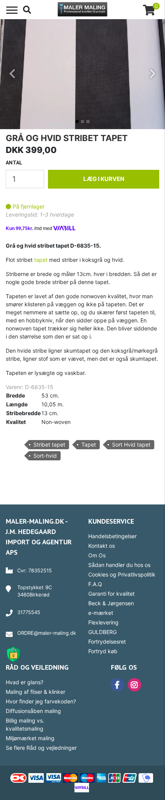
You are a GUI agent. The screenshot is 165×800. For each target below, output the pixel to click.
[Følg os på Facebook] (115, 685)
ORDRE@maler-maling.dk (46, 633)
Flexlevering (103, 622)
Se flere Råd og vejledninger (41, 747)
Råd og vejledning (37, 667)
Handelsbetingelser (112, 536)
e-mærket (100, 612)
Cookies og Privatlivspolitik (121, 574)
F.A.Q (95, 584)
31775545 (28, 612)
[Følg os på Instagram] (132, 685)
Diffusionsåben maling (33, 711)
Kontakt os (101, 545)
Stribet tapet (49, 444)
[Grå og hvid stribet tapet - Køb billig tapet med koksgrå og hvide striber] (82, 73)
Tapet (88, 444)
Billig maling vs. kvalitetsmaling (25, 724)
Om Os (97, 555)
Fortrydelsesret (107, 641)
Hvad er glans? (24, 682)
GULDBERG (102, 632)
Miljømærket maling (30, 738)
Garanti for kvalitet (111, 593)
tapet (41, 259)
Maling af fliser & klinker (35, 691)
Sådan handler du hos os (119, 565)
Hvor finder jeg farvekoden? (41, 701)
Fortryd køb (102, 651)
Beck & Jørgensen (111, 603)
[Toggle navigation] (12, 10)
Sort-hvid (45, 455)
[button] (12, 74)
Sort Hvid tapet (131, 444)
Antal (14, 162)
